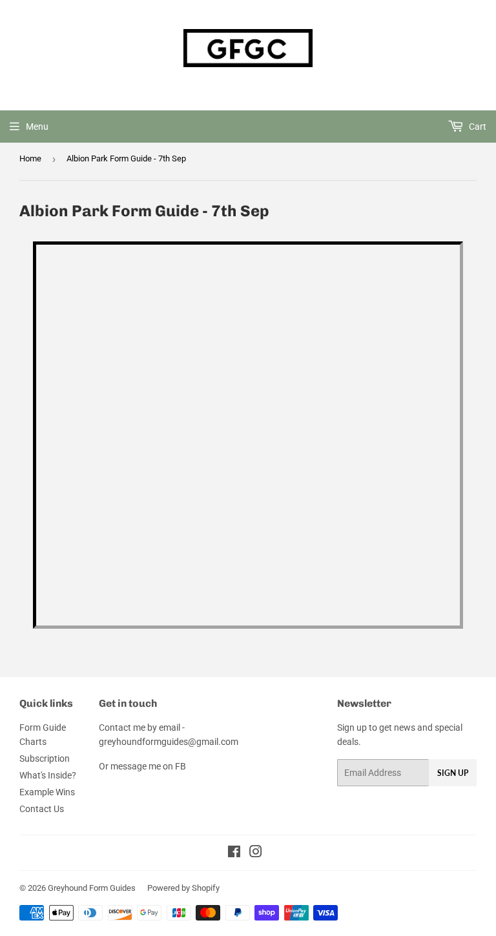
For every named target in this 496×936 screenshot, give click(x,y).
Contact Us (41, 809)
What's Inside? (47, 775)
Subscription (44, 758)
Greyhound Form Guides (92, 888)
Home (30, 158)
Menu (37, 126)
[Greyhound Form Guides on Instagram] (255, 853)
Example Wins (47, 792)
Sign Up (452, 773)
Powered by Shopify (183, 888)
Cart (476, 126)
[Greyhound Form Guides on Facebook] (234, 853)
